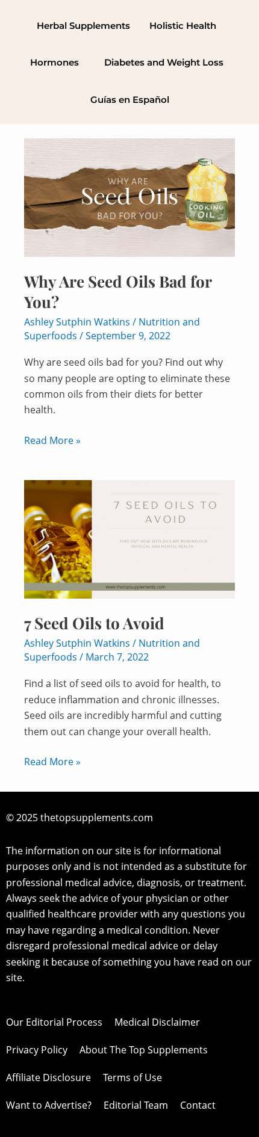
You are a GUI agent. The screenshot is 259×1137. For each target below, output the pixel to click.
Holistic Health (182, 25)
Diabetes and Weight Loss (163, 62)
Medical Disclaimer (157, 1022)
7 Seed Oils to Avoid (94, 622)
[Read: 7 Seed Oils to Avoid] (129, 538)
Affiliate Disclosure (48, 1077)
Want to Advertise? (49, 1105)
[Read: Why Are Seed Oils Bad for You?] (129, 196)
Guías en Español (129, 99)
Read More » (52, 440)
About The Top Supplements (144, 1049)
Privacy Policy (36, 1049)
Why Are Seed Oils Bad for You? (117, 291)
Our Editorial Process (54, 1022)
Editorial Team (136, 1105)
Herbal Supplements (83, 25)
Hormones (54, 62)
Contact (198, 1105)
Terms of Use (132, 1077)
